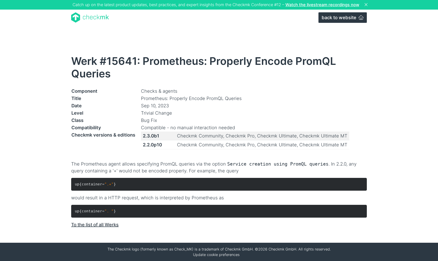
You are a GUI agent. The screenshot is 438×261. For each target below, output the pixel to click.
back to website (339, 17)
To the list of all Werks (95, 224)
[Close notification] (367, 5)
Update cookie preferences (216, 254)
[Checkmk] (90, 17)
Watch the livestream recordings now (322, 4)
